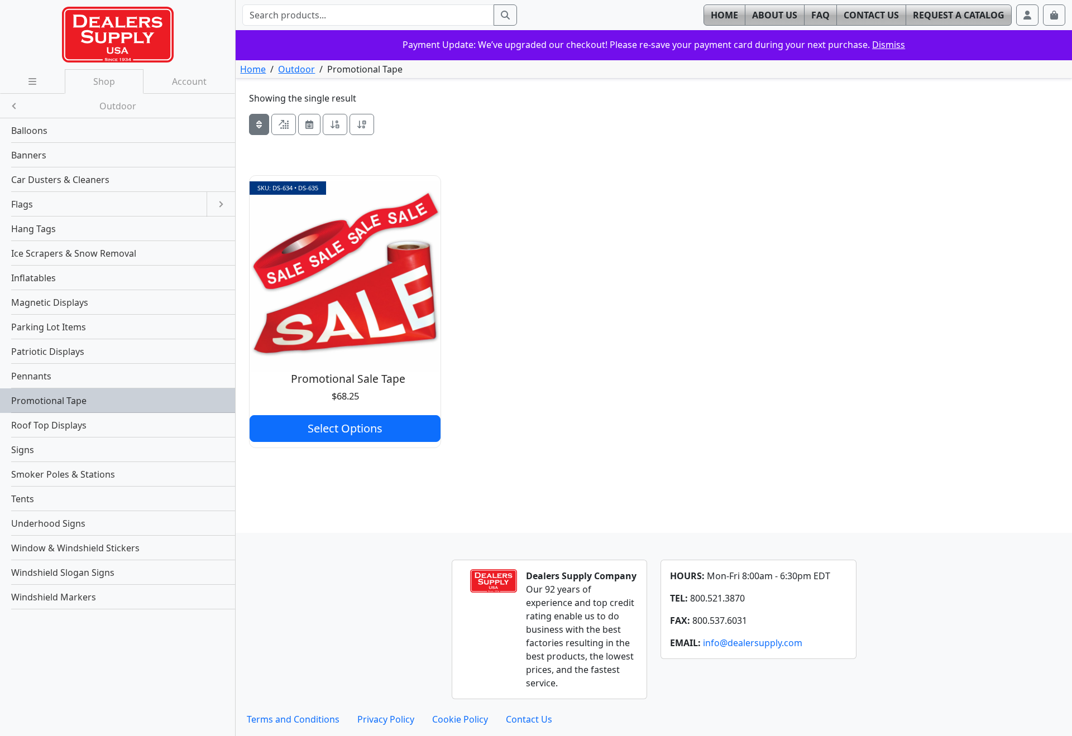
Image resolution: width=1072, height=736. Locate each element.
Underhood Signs (48, 523)
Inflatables (33, 278)
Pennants (31, 376)
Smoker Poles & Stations (63, 474)
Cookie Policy (460, 719)
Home (253, 69)
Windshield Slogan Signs (62, 572)
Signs (22, 450)
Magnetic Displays (49, 302)
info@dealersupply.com (752, 643)
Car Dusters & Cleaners (60, 180)
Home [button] (724, 15)
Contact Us (529, 719)
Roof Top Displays (49, 425)
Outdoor (296, 69)
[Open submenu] (221, 204)
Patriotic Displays (47, 351)
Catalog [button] (958, 15)
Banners (28, 155)
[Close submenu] (14, 106)
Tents (22, 499)
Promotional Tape (49, 401)
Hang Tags (33, 229)
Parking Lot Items (48, 327)
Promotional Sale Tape (348, 378)
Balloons (29, 130)
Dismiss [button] (888, 45)
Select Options (345, 428)
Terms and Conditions (293, 719)
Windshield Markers (53, 597)
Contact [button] (871, 15)
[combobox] (368, 15)
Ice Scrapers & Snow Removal (73, 253)
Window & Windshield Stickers (75, 548)
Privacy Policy (385, 719)
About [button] (774, 15)
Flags (22, 204)
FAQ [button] (820, 15)
